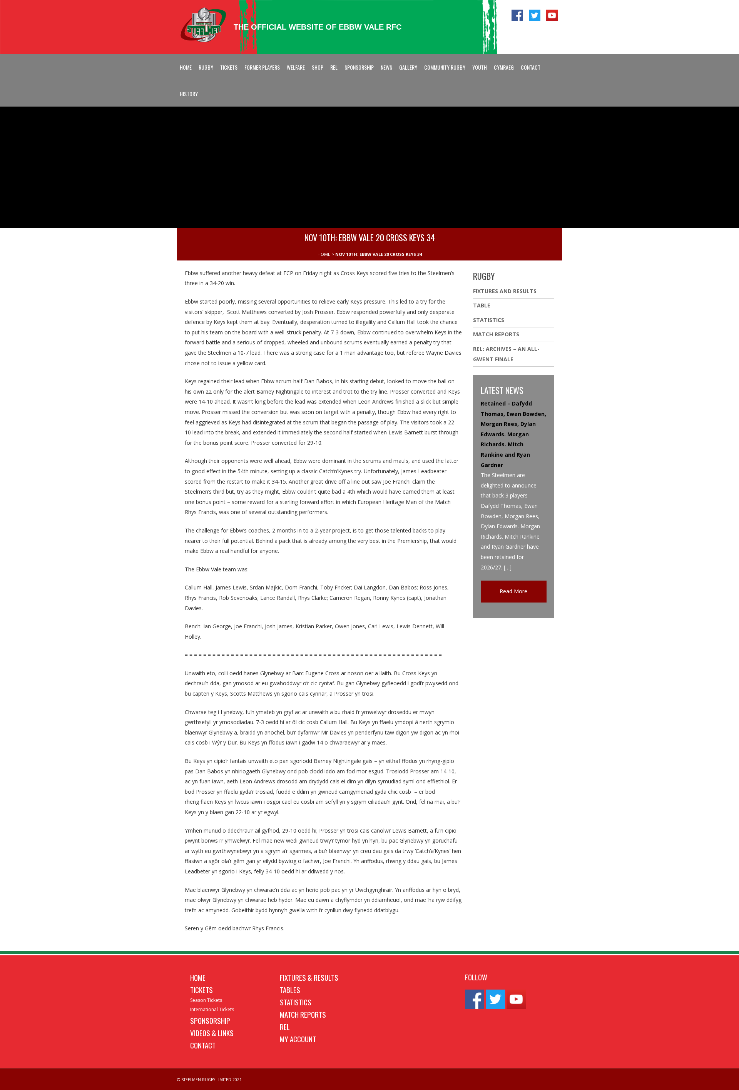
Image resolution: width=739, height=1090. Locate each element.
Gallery (408, 67)
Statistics (488, 320)
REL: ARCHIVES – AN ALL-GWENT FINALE (506, 354)
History (189, 94)
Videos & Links (212, 1032)
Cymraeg (504, 67)
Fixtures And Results (505, 291)
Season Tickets (206, 1000)
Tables (290, 989)
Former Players (262, 67)
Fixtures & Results (309, 977)
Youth (479, 67)
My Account (298, 1038)
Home (186, 67)
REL (334, 67)
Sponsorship (359, 67)
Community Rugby (444, 67)
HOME (324, 254)
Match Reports (496, 334)
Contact (530, 67)
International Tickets (212, 1009)
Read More (513, 591)
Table (481, 305)
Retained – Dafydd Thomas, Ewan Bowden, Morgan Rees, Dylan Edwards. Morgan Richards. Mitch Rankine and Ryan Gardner (513, 434)
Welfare (296, 67)
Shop (317, 67)
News (386, 67)
